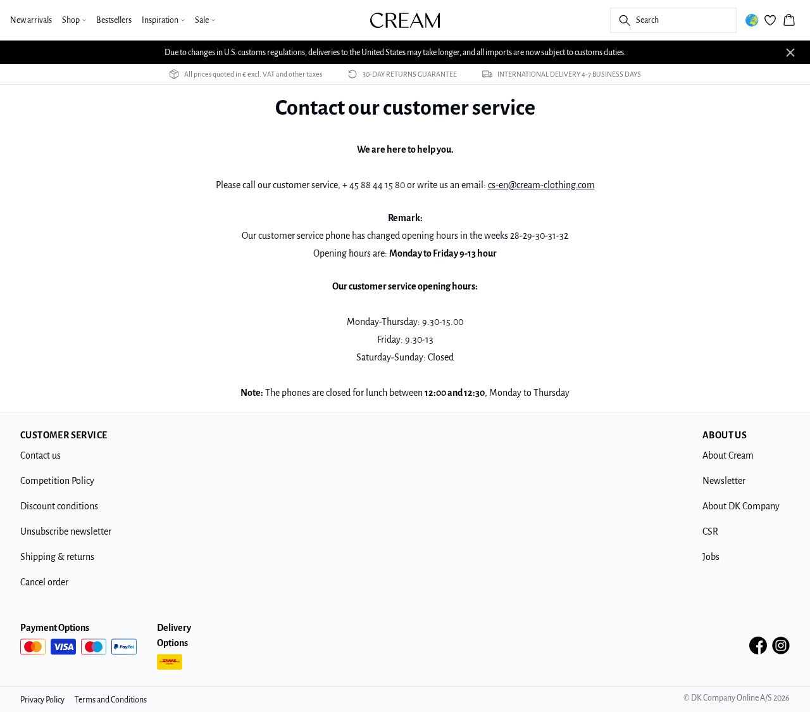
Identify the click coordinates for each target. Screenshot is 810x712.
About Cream (728, 455)
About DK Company (741, 506)
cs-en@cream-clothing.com (541, 185)
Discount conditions (59, 506)
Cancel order (44, 582)
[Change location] (752, 20)
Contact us (40, 455)
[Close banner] (790, 52)
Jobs (711, 557)
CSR (710, 531)
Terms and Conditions (111, 700)
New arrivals (31, 20)
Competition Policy (57, 481)
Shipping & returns (57, 557)
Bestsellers (114, 20)
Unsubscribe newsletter (65, 531)
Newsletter (723, 481)
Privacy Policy (42, 700)
